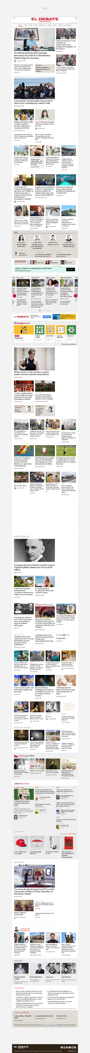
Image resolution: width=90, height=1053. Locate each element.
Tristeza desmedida (18, 410)
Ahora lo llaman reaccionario (21, 245)
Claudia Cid (16, 164)
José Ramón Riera (34, 166)
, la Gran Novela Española (66, 820)
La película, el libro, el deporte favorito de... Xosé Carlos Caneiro (67, 664)
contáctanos (24, 1051)
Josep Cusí (49, 977)
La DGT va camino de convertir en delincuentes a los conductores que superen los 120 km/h (68, 223)
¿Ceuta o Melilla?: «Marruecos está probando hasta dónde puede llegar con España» (65, 69)
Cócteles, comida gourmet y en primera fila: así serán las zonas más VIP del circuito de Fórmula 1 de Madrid (23, 396)
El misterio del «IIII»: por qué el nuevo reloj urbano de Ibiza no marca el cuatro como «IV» (37, 434)
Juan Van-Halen (69, 242)
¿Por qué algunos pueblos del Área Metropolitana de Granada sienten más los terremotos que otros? (37, 292)
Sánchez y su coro (52, 244)
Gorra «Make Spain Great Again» (20, 852)
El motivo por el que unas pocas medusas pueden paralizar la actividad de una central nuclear (65, 190)
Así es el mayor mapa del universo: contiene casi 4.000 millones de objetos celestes (37, 744)
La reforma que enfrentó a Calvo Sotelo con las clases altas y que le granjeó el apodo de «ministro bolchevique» (23, 621)
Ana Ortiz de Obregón (64, 722)
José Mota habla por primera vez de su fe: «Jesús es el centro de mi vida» (53, 947)
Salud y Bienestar (67, 25)
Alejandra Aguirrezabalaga (60, 696)
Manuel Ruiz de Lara (17, 722)
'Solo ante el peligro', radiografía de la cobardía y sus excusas (21, 772)
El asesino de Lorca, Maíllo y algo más (69, 245)
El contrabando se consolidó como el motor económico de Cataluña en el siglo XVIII (22, 302)
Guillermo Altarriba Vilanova (18, 130)
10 (47, 401)
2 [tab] (41, 310)
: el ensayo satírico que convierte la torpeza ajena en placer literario (65, 804)
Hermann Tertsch (40, 406)
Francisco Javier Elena (40, 807)
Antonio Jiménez (37, 242)
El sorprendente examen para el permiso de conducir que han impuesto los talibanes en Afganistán (68, 436)
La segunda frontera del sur (44, 1016)
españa (25, 25)
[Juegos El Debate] (45, 323)
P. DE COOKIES (50, 1051)
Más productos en (68, 833)
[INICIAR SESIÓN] (76, 18)
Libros (21, 784)
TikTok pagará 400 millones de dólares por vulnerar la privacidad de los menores (68, 734)
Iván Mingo (63, 169)
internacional (42, 25)
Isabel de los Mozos (60, 256)
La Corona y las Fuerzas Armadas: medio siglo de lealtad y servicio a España (44, 397)
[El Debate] (45, 19)
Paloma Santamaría (38, 643)
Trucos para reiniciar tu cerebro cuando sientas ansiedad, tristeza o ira (52, 433)
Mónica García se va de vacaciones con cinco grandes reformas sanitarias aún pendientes (31, 373)
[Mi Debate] (21, 317)
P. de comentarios (58, 1051)
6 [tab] (48, 310)
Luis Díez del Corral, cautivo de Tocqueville (52, 771)
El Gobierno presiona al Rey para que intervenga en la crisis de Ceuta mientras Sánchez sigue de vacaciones (32, 55)
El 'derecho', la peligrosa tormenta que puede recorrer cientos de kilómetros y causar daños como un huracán (23, 462)
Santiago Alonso (48, 751)
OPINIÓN (15, 232)
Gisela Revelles (32, 438)
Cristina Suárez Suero (63, 298)
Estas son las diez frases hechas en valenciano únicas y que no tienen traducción (52, 302)
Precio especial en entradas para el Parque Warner (67, 317)
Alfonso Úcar (58, 51)
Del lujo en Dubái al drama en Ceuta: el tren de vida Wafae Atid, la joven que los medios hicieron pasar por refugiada (20, 948)
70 (19, 72)
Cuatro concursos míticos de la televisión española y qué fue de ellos (24, 690)
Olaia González (77, 297)
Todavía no (22, 253)
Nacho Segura (48, 297)
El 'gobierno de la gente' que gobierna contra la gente (37, 246)
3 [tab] (43, 310)
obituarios (18, 961)
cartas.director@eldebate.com (50, 1024)
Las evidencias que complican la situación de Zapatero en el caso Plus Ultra (61, 998)
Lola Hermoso (16, 694)
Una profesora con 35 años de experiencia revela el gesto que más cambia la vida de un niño (53, 486)
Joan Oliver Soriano (17, 401)
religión (60, 25)
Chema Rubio (16, 670)
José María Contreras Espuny (34, 773)
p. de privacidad (43, 1051)
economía (30, 25)
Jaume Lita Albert (33, 228)
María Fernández (16, 377)
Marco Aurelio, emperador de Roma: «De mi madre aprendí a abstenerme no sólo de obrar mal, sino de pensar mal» (68, 948)
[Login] (76, 18)
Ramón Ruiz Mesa (36, 977)
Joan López (16, 140)
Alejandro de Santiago (65, 738)
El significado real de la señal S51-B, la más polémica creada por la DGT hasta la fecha (36, 667)
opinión (36, 25)
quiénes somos (17, 1051)
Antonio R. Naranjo (53, 242)
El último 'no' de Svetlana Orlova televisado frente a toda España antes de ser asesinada (52, 291)
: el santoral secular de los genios (22, 803)
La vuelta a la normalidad (43, 254)
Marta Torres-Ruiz (38, 197)
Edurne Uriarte (21, 242)
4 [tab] (45, 310)
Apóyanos (70, 269)
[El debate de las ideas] (45, 756)
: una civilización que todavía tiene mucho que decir (64, 790)
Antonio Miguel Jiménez (61, 793)
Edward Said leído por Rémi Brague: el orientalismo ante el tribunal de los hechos (67, 773)
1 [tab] (39, 310)
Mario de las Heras (64, 668)
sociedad (49, 25)
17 (44, 128)
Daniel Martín (48, 166)
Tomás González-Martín (39, 466)
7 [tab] (50, 310)
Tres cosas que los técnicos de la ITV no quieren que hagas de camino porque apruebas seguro (68, 489)
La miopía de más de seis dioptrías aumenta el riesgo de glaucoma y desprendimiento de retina (44, 638)
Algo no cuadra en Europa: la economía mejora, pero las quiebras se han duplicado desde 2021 (44, 137)
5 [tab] (46, 310)
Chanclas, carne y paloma (37, 771)
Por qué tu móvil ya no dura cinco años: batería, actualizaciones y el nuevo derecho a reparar (21, 665)
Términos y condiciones (33, 1051)
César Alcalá (19, 297)
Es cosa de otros (61, 1016)
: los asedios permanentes (42, 805)
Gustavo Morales (51, 226)
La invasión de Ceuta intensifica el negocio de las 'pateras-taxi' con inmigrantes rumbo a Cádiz (33, 102)
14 (37, 228)
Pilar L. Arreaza (58, 624)
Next (75, 296)
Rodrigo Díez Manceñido (18, 468)
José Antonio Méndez (49, 951)
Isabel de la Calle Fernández (34, 955)
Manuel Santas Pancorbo (35, 298)
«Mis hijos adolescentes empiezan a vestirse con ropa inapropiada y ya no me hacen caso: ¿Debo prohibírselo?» (24, 641)
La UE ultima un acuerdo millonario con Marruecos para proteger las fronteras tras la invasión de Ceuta (61, 993)
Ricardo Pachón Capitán (19, 978)
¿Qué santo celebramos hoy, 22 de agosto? (44, 914)
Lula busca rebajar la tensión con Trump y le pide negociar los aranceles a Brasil (68, 746)
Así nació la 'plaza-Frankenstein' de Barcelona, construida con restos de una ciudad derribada (23, 291)
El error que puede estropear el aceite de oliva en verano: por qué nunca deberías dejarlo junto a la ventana (37, 304)
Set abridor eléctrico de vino (52, 852)
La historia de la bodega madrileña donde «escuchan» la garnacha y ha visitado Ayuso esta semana (23, 591)
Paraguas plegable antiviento (36, 852)
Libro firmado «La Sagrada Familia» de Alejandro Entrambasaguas (68, 854)
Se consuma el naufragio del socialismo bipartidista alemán (40, 411)
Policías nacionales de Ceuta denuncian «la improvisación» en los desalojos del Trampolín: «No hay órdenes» (66, 45)
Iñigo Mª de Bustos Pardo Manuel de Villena (21, 747)
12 (24, 201)
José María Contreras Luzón (18, 647)
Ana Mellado (16, 597)
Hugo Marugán (16, 226)
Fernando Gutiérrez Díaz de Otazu (41, 256)
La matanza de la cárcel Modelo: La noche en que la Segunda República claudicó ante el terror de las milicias (34, 567)
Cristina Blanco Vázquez (39, 595)
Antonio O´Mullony (20, 201)
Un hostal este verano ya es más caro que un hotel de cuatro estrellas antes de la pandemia (21, 160)
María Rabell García (17, 896)
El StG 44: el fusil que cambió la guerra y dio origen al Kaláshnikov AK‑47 (52, 222)
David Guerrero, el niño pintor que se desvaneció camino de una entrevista (21, 222)
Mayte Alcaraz (40, 128)
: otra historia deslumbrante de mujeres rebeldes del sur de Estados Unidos (45, 791)
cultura (55, 25)
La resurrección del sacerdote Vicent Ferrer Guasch (65, 303)
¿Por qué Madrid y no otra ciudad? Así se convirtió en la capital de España (21, 434)
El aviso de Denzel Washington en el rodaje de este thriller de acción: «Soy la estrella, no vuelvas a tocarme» (44, 692)
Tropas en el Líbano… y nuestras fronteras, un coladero (43, 69)
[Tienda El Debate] (21, 832)
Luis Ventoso (39, 65)
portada (20, 25)
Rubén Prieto (32, 749)
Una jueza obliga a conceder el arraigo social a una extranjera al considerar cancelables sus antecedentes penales (66, 292)
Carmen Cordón (22, 255)
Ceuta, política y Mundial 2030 (22, 1017)
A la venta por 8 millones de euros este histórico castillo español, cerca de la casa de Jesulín (65, 619)
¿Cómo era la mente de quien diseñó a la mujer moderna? (68, 718)
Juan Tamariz (66, 977)
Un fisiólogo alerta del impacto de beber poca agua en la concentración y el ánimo (65, 691)
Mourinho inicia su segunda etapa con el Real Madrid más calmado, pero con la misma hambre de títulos (44, 461)
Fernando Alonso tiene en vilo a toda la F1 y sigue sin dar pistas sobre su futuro (53, 665)
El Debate (15, 72)
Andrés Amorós (40, 629)
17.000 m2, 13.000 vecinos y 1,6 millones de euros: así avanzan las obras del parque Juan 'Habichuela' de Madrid (52, 745)
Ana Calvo (16, 807)
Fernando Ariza (60, 823)
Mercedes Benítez (64, 494)
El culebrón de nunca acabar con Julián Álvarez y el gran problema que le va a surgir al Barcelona (66, 461)
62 (25, 60)
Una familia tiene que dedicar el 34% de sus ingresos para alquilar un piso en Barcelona (23, 136)
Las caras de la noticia (20, 261)
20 (21, 377)
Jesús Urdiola (58, 466)
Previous (14, 296)
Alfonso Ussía (18, 407)
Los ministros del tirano (63, 254)
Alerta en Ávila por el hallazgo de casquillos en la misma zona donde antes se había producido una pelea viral (37, 487)
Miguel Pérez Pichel (71, 668)
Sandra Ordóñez (58, 195)
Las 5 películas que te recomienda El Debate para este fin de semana (44, 591)
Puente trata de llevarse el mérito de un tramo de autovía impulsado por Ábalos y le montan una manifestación (53, 161)
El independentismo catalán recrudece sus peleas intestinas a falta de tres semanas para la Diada (23, 125)
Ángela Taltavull (16, 572)
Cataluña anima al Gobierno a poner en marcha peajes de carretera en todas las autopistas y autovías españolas (67, 163)
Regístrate (47, 316)
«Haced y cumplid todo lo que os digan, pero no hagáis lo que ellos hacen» (44, 904)
